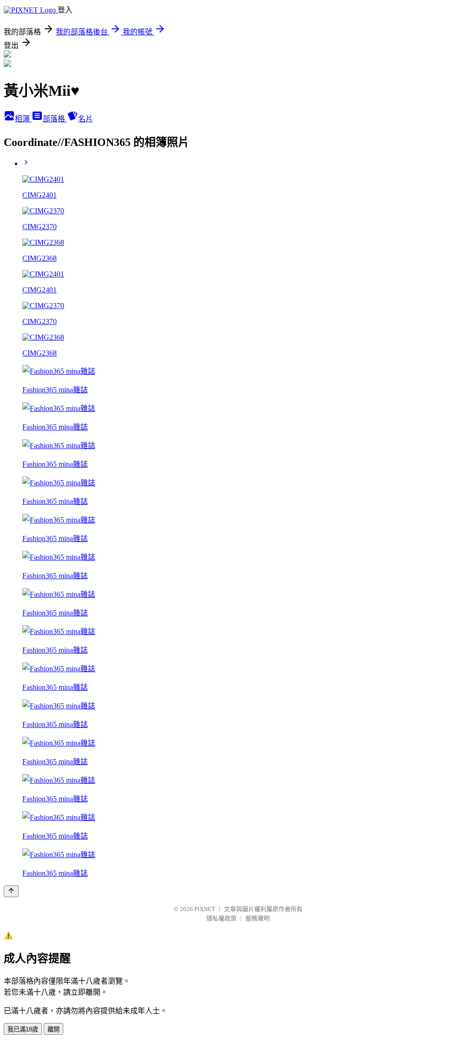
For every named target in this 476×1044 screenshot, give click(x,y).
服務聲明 (257, 918)
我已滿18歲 (22, 1029)
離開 (53, 1029)
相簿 (23, 119)
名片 (85, 119)
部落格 (55, 119)
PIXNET (204, 908)
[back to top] (11, 891)
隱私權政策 (221, 918)
